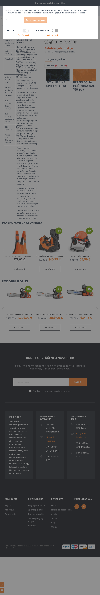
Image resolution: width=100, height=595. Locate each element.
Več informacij (23, 35)
